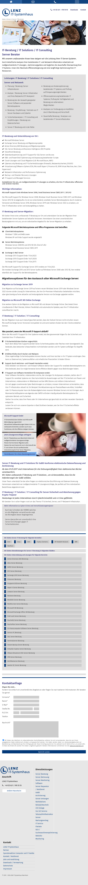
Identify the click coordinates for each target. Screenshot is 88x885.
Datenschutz (8, 866)
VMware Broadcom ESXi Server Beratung (21, 653)
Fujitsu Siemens (42, 542)
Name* (5, 701)
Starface (10, 546)
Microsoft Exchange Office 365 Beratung (20, 612)
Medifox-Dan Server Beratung (17, 604)
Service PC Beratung (14, 632)
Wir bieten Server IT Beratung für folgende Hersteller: (23, 538)
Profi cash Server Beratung (16, 616)
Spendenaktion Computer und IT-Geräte (18, 853)
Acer (8, 542)
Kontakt (83, 10)
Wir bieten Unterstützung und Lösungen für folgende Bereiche (25, 555)
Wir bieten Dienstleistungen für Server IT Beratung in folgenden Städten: (29, 551)
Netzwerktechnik (42, 805)
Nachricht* (6, 723)
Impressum (7, 869)
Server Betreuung (42, 777)
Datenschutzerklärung (76, 746)
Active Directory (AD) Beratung (17, 559)
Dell (28, 542)
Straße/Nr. (6, 709)
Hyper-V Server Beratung (15, 587)
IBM (76, 542)
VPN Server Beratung (14, 657)
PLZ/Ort (5, 713)
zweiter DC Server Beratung (16, 665)
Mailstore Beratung (13, 596)
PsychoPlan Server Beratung (17, 624)
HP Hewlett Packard (61, 542)
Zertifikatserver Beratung (15, 661)
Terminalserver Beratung (15, 641)
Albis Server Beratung (14, 563)
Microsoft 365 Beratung (15, 608)
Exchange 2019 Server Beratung (18, 575)
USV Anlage (40, 808)
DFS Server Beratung (14, 571)
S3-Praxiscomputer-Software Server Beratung (22, 628)
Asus (18, 542)
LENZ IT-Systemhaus (11, 847)
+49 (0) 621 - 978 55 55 (60, 10)
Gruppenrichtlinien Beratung (17, 583)
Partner (6, 850)
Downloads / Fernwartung (13, 863)
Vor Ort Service (41, 811)
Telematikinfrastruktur (44, 814)
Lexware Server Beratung (15, 592)
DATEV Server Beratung (15, 567)
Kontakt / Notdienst (11, 856)
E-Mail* (5, 705)
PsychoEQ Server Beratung (16, 620)
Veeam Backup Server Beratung (18, 645)
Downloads (74, 10)
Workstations (41, 802)
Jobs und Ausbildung (11, 859)
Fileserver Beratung (14, 579)
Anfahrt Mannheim (14, 791)
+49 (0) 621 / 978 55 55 (13, 785)
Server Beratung (42, 774)
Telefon (5, 716)
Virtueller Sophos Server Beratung (19, 649)
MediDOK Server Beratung (16, 600)
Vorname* (6, 697)
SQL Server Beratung (14, 637)
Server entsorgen (42, 799)
